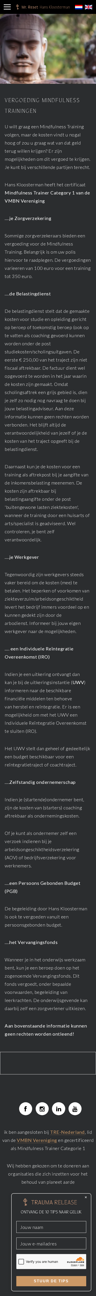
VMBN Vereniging (37, 1140)
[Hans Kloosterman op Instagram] (42, 1108)
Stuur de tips (51, 1281)
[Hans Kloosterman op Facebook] (25, 1108)
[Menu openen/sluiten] (7, 7)
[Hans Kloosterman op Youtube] (75, 1108)
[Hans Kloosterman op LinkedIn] (58, 1108)
